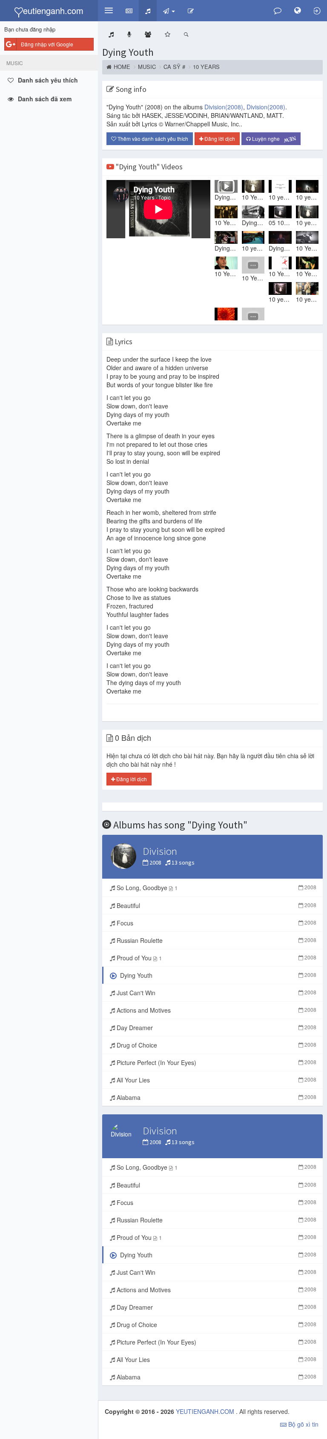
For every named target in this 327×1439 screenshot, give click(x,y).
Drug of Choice (215, 1045)
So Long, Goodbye (215, 887)
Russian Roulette (215, 940)
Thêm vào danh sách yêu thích (152, 138)
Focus (215, 923)
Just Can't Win (215, 992)
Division (223, 107)
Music (147, 67)
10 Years (206, 67)
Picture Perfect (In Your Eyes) (215, 1062)
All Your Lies (215, 1080)
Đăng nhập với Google (47, 44)
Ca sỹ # (174, 67)
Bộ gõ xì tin (302, 1424)
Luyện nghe (273, 138)
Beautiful (215, 905)
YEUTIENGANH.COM (206, 1411)
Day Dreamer (215, 1027)
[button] (108, 10)
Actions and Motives (215, 1010)
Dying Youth (128, 52)
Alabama (215, 1097)
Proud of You (215, 958)
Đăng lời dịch (219, 138)
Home (122, 67)
